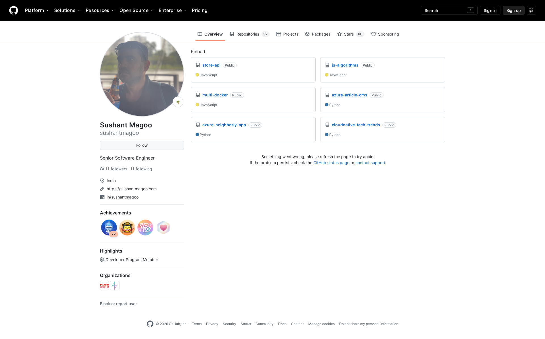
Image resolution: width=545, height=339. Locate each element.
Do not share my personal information (368, 324)
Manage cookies (321, 324)
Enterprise (170, 10)
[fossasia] (104, 285)
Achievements (115, 213)
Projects (290, 34)
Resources (97, 10)
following (141, 168)
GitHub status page (331, 162)
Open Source (134, 10)
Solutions (65, 10)
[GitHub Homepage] (150, 324)
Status (246, 324)
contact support (370, 162)
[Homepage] (13, 10)
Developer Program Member (132, 259)
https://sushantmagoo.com (132, 188)
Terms (197, 324)
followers (117, 168)
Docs (282, 324)
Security (229, 324)
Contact (297, 324)
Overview (213, 34)
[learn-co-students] (114, 285)
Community (264, 324)
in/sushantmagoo (123, 197)
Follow (142, 145)
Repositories (252, 34)
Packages (321, 34)
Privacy (212, 324)
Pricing (199, 10)
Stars (353, 34)
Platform (34, 10)
